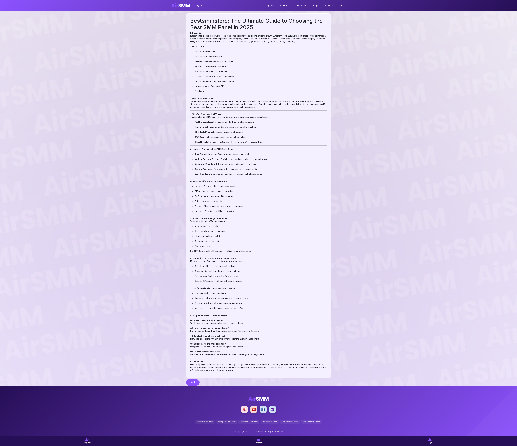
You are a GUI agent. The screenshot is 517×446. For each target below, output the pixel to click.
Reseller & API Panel (205, 421)
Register (87, 443)
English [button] (199, 5)
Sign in (269, 5)
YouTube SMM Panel (290, 421)
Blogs (315, 5)
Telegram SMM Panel (311, 421)
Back (192, 382)
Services (329, 5)
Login (430, 443)
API (340, 5)
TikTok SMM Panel (269, 421)
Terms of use (300, 5)
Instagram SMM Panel (227, 421)
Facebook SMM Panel (249, 421)
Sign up (283, 5)
